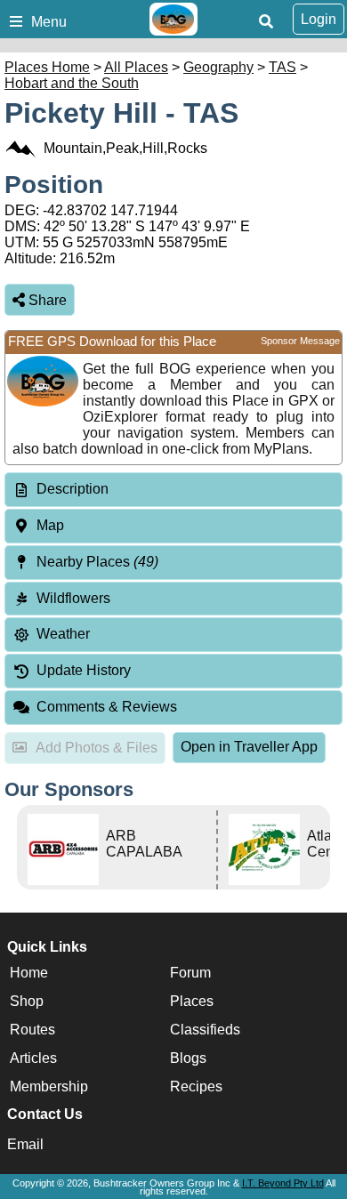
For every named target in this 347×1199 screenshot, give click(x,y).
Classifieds (205, 1029)
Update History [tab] (83, 670)
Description (72, 488)
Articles (33, 1058)
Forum (190, 972)
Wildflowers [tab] (73, 598)
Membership (49, 1086)
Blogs (188, 1058)
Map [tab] (50, 525)
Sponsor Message (300, 340)
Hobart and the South (71, 83)
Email (25, 1144)
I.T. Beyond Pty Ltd (283, 1183)
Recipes (196, 1086)
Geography (218, 67)
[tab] (173, 489)
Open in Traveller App (249, 746)
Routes (32, 1029)
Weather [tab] (63, 633)
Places (192, 1001)
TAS (282, 67)
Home (29, 972)
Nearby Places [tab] (97, 561)
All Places (136, 67)
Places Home (47, 67)
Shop (27, 1001)
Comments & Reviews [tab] (106, 706)
